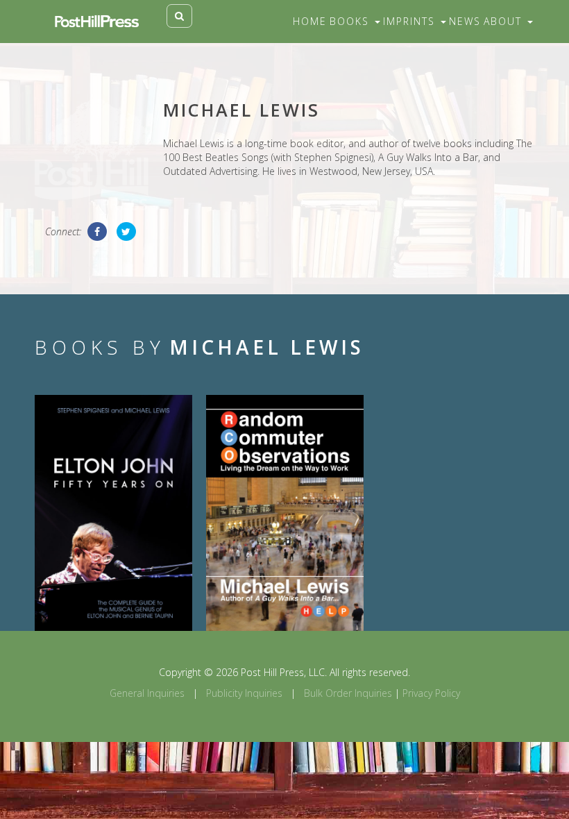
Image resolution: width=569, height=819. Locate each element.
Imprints (411, 21)
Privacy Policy (431, 693)
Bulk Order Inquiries (348, 693)
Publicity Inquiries (244, 693)
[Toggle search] (179, 16)
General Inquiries (147, 693)
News (465, 21)
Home (310, 21)
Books (351, 21)
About (505, 21)
